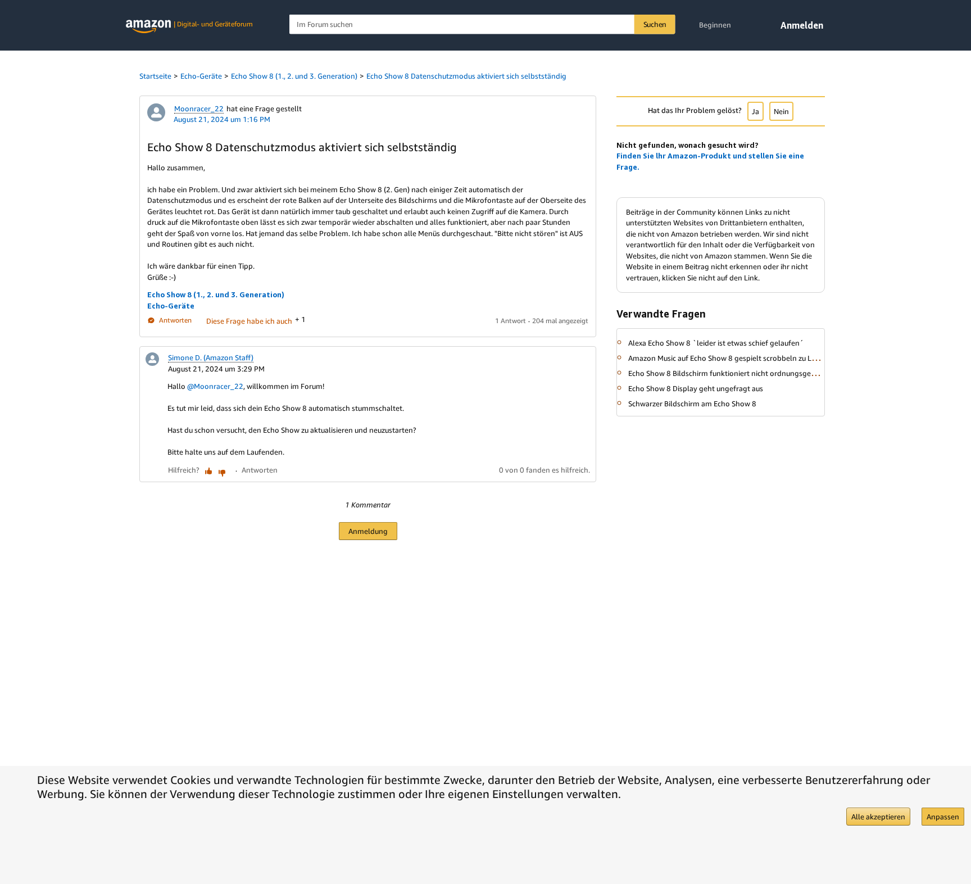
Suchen (655, 24)
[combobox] (482, 24)
